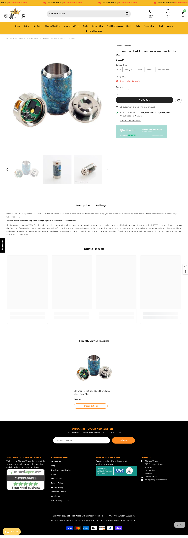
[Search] (89, 13)
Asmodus (128, 46)
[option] (57, 95)
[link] (178, 100)
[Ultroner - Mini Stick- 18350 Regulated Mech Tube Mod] (94, 368)
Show (2, 245)
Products (19, 38)
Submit (123, 440)
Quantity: (120, 87)
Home (9, 38)
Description (83, 205)
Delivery (101, 205)
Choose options (91, 406)
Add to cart (144, 100)
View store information (130, 120)
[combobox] (85, 13)
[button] (7, 169)
